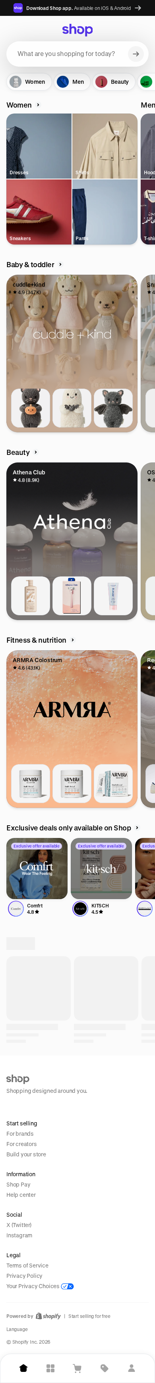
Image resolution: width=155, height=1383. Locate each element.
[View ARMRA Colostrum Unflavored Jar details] (30, 783)
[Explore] (50, 1368)
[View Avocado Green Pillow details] (30, 1272)
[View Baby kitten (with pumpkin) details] (30, 408)
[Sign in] (131, 1368)
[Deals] (104, 1368)
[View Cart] (77, 1368)
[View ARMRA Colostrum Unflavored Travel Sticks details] (113, 783)
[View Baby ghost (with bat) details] (71, 408)
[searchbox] (77, 54)
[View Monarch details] (30, 1084)
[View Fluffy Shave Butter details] (113, 595)
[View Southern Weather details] (71, 1084)
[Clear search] (136, 54)
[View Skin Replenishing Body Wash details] (30, 595)
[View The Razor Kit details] (71, 595)
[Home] (23, 1368)
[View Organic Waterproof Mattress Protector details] (71, 1272)
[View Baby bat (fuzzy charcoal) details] (113, 408)
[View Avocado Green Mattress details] (113, 1272)
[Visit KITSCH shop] (101, 868)
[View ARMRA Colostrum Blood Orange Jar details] (71, 783)
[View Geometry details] (113, 1084)
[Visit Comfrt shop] (37, 868)
